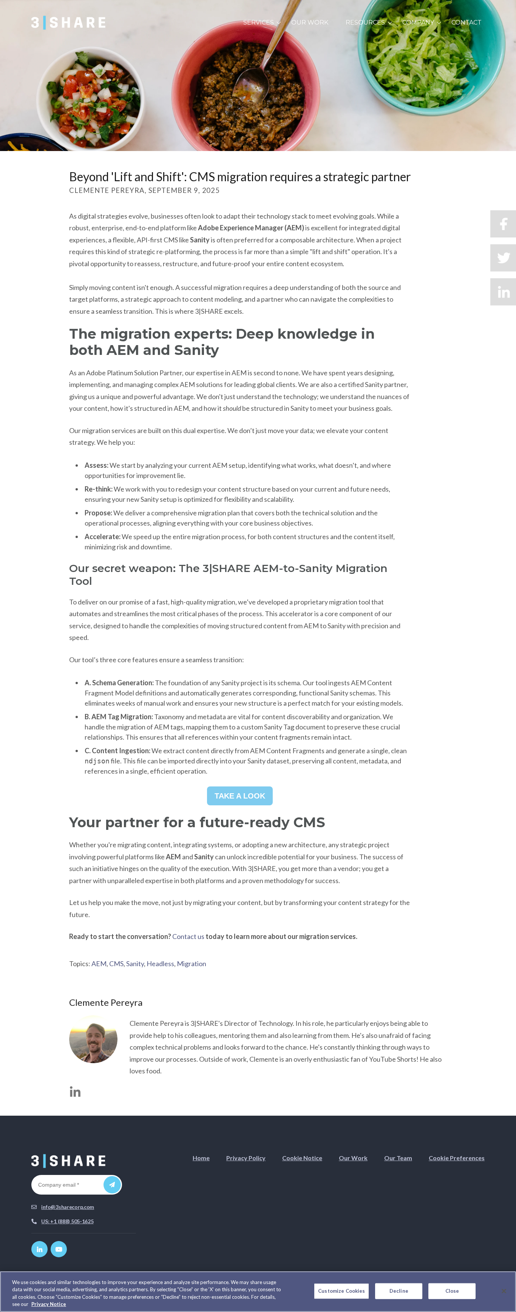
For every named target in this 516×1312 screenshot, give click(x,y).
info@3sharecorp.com (67, 1207)
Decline (398, 1291)
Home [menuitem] (201, 1157)
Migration (191, 963)
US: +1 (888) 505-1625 (67, 1221)
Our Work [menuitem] (309, 22)
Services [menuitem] (258, 22)
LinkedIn (75, 1091)
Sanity (135, 963)
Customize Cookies (341, 1291)
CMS (116, 963)
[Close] (504, 1291)
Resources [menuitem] (365, 22)
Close (452, 1291)
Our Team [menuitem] (398, 1157)
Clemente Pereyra (105, 1002)
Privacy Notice (48, 1304)
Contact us (188, 936)
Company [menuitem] (418, 22)
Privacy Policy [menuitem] (246, 1157)
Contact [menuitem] (466, 22)
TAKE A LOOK (240, 796)
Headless (160, 963)
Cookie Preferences (457, 1157)
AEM (99, 963)
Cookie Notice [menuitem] (302, 1157)
